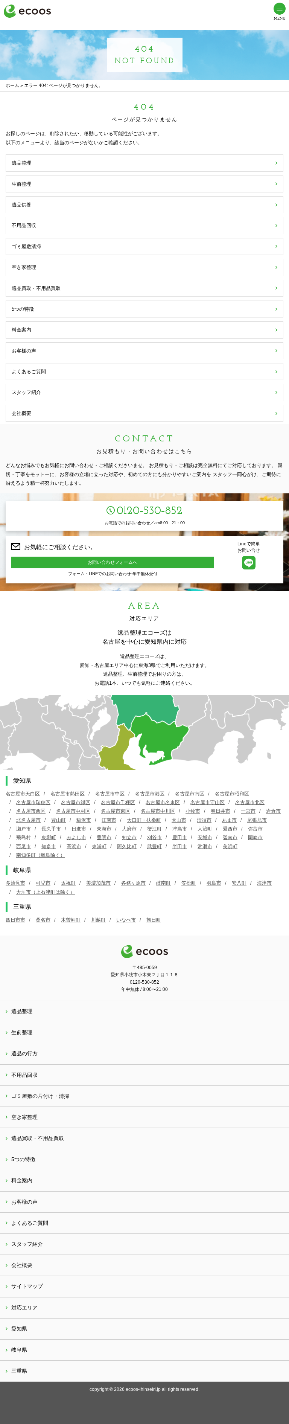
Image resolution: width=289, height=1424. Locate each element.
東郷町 (48, 837)
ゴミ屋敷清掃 (26, 246)
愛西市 (230, 829)
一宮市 (248, 811)
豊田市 (179, 837)
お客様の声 (24, 351)
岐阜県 (19, 1350)
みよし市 (76, 837)
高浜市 (74, 846)
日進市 (78, 829)
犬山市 (179, 820)
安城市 (205, 837)
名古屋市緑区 (75, 802)
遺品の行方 (24, 1053)
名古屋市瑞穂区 (33, 802)
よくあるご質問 (29, 371)
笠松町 (188, 883)
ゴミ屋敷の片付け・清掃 (40, 1096)
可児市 (43, 883)
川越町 (98, 920)
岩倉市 (273, 811)
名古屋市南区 (189, 794)
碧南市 (230, 837)
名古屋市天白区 (23, 794)
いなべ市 (126, 920)
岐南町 (163, 883)
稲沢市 (83, 820)
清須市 (204, 820)
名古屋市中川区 (158, 811)
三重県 (19, 1371)
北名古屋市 (28, 820)
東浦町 (99, 846)
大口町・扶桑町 (144, 820)
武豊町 (154, 846)
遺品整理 (21, 163)
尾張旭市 (257, 820)
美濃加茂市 (98, 883)
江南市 (109, 820)
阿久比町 (127, 846)
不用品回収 (24, 225)
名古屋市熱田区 (67, 794)
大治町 (205, 829)
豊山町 (58, 820)
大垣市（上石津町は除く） (45, 892)
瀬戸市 (23, 829)
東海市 (104, 829)
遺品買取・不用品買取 (36, 288)
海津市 (264, 883)
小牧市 (193, 811)
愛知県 (19, 1329)
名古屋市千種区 (118, 802)
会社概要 (21, 413)
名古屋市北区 (250, 802)
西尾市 (23, 846)
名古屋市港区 (149, 794)
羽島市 (214, 883)
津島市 (179, 829)
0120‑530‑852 (150, 511)
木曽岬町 (71, 920)
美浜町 (230, 846)
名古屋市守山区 (207, 802)
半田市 (179, 846)
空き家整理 (24, 267)
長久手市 (51, 829)
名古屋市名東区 (163, 802)
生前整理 (21, 184)
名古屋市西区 (31, 811)
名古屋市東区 (115, 811)
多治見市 (15, 883)
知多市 (48, 846)
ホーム (12, 85)
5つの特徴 (23, 309)
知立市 (129, 837)
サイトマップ (27, 1286)
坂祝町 (68, 883)
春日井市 (220, 811)
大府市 (129, 829)
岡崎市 (255, 837)
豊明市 (104, 837)
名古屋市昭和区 (232, 794)
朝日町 (153, 920)
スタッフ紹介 (26, 392)
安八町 (239, 883)
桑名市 (43, 920)
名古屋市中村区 (73, 811)
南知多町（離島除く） (40, 855)
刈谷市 (154, 837)
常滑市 (205, 846)
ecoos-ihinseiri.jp (143, 1389)
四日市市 (15, 920)
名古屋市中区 (110, 794)
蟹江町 (154, 829)
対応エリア (24, 1308)
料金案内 (21, 330)
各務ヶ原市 (133, 883)
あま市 (229, 820)
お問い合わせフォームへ (112, 562)
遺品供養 (21, 205)
